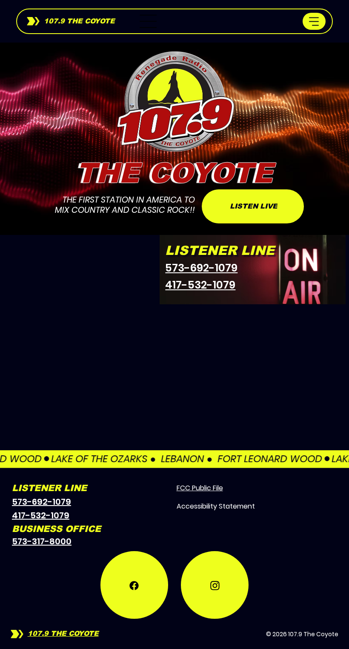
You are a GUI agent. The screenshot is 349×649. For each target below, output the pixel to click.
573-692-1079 (201, 267)
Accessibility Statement (216, 506)
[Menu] (148, 21)
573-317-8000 (42, 541)
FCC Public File (200, 488)
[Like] (134, 552)
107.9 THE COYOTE (79, 21)
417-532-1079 (200, 284)
